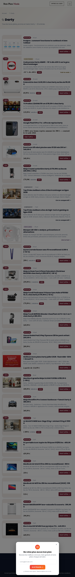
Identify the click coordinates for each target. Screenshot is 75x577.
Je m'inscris (36, 567)
